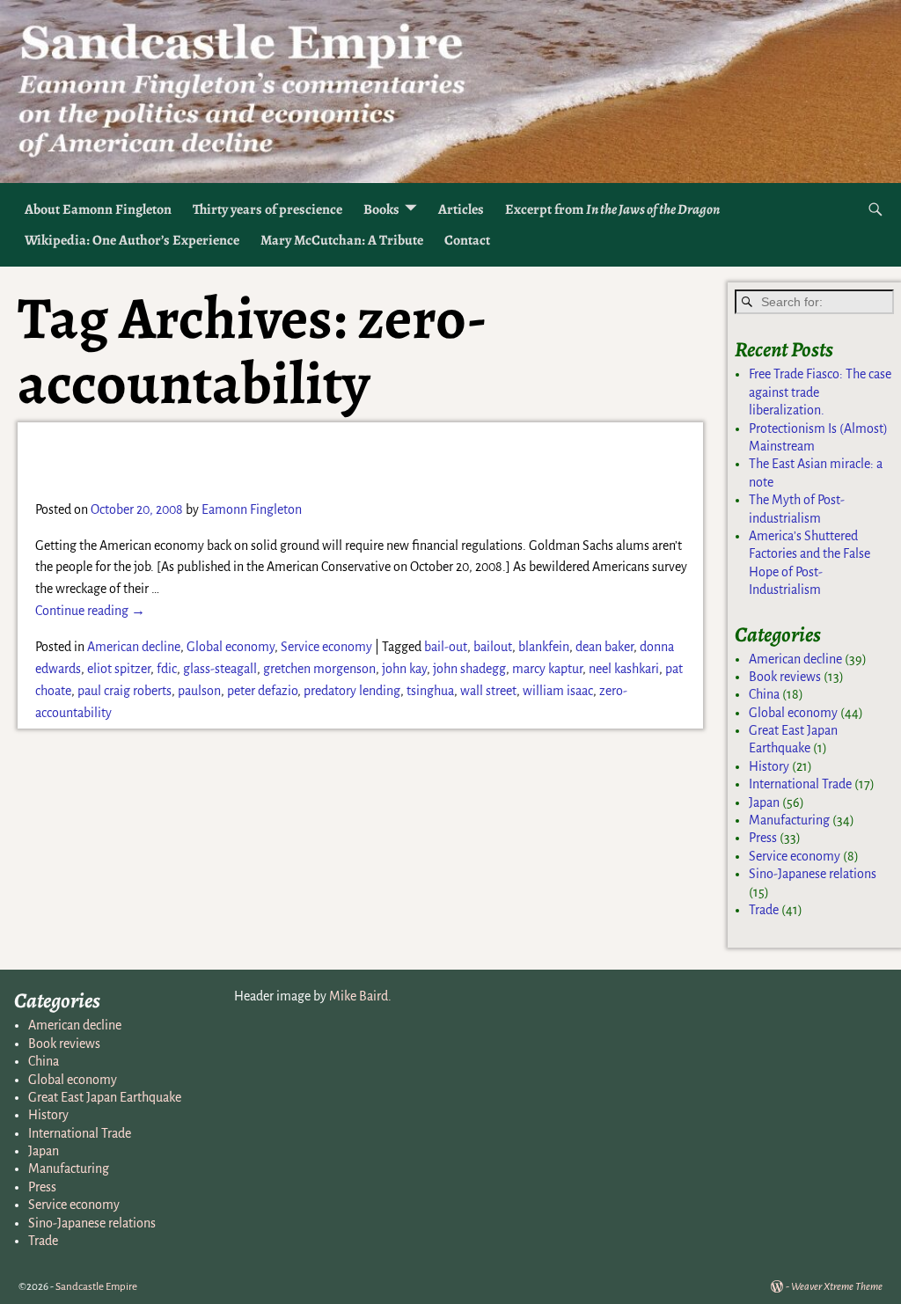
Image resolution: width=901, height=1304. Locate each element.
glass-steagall (220, 669)
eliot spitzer (118, 669)
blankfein (543, 647)
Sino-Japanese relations (812, 874)
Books (381, 209)
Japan (764, 802)
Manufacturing (789, 820)
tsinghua (430, 691)
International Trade (800, 784)
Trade (764, 910)
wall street (488, 691)
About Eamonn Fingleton (98, 209)
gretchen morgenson (319, 669)
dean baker (604, 647)
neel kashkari (624, 669)
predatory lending (352, 691)
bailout (492, 647)
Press (763, 838)
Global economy (231, 647)
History (769, 766)
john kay (404, 669)
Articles (461, 209)
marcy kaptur (547, 669)
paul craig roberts (124, 691)
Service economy (326, 647)
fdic (167, 669)
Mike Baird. (360, 996)
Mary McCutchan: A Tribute (341, 240)
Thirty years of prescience (267, 209)
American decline (133, 647)
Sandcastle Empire (96, 1287)
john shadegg (469, 669)
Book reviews (785, 677)
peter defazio (262, 691)
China (764, 694)
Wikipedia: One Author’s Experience (132, 240)
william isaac (558, 691)
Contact (467, 240)
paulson (199, 691)
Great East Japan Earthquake (104, 1097)
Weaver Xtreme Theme (837, 1287)
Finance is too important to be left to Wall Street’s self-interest (327, 460)
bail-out (445, 647)
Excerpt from (612, 209)
